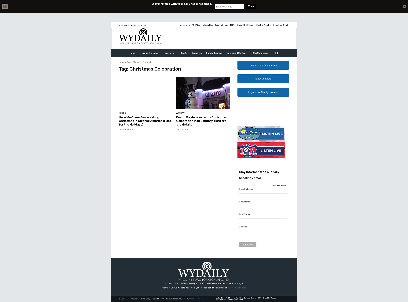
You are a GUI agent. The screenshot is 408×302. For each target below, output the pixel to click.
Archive (180, 113)
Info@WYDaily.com (237, 288)
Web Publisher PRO (197, 299)
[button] (276, 53)
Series (122, 113)
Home (121, 62)
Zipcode (243, 226)
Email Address (247, 189)
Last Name (244, 214)
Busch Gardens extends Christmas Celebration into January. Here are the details (201, 120)
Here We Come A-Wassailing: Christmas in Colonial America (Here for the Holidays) (145, 120)
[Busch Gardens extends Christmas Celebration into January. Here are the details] (203, 93)
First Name (244, 201)
